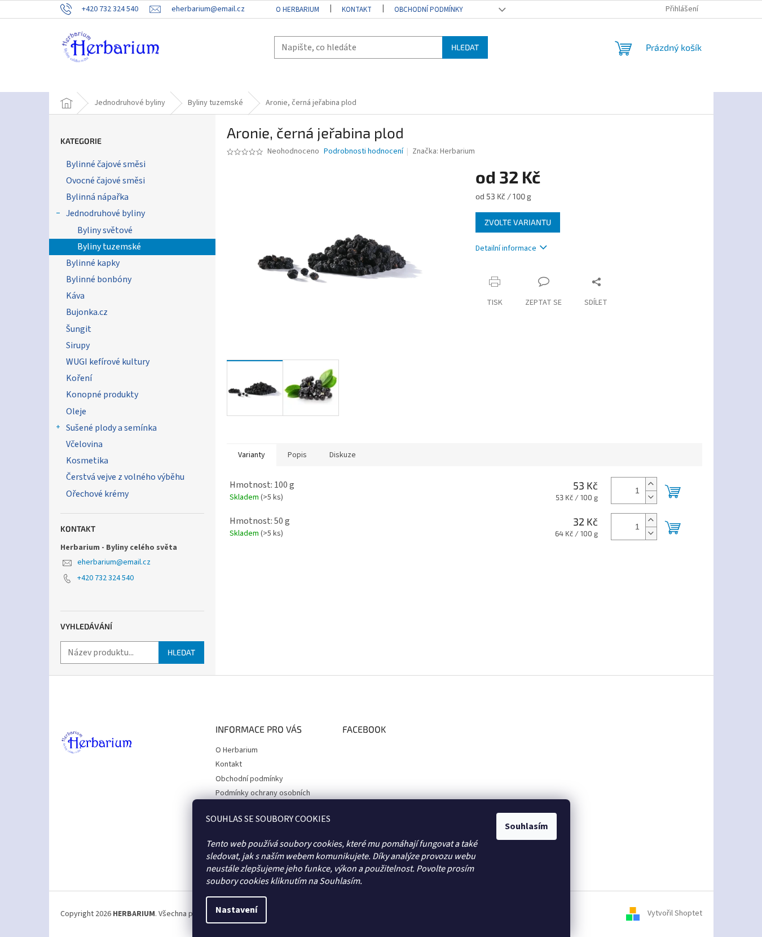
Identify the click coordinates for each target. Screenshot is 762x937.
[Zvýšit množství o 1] (651, 484)
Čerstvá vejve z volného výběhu (125, 477)
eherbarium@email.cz (114, 562)
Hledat (465, 47)
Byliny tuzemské (109, 246)
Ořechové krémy (97, 494)
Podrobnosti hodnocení (363, 151)
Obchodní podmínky (428, 10)
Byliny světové (105, 230)
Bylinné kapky (93, 263)
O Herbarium (297, 10)
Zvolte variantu (517, 222)
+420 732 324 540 (105, 578)
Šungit (78, 329)
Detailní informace (505, 248)
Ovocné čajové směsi (105, 180)
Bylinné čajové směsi (106, 164)
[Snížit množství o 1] (651, 497)
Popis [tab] (297, 455)
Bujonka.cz (87, 312)
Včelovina (84, 444)
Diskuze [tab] (342, 455)
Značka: (443, 151)
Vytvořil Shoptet (675, 914)
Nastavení (236, 910)
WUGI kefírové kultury (107, 362)
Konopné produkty (102, 394)
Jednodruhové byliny (105, 213)
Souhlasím (526, 826)
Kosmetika (87, 460)
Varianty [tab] (251, 455)
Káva (75, 296)
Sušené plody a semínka (111, 428)
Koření (79, 378)
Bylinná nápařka (97, 197)
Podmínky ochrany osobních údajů (262, 798)
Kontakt (357, 10)
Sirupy (78, 345)
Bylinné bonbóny (98, 279)
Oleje (76, 411)
